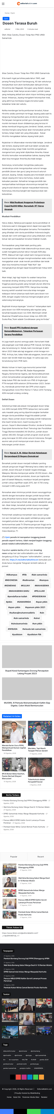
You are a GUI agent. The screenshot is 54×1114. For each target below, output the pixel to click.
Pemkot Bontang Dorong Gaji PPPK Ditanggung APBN (25, 801)
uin (42, 612)
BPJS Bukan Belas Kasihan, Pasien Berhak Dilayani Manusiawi (13, 776)
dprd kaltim (7, 1055)
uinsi (37, 618)
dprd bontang (35, 1051)
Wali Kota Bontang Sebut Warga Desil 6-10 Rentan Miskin (27, 807)
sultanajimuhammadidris (23, 612)
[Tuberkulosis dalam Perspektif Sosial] (40, 767)
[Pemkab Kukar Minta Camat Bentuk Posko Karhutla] (9, 915)
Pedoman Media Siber (30, 1097)
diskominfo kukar (9, 1051)
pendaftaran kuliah (18, 596)
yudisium (17, 634)
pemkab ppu (34, 1064)
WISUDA (13, 629)
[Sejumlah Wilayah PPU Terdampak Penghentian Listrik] (10, 1032)
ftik (25, 574)
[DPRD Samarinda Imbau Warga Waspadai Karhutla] (9, 893)
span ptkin (42, 602)
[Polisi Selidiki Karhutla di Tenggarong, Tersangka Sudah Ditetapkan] (27, 1030)
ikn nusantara (13, 1060)
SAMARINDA (24, 602)
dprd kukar (18, 1055)
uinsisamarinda (19, 623)
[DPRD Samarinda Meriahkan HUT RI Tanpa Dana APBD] (10, 1017)
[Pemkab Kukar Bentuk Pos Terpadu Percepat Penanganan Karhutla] (44, 1030)
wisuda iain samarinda (34, 629)
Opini (13, 13)
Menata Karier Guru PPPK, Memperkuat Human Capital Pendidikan (14, 747)
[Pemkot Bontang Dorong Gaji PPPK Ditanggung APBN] (9, 869)
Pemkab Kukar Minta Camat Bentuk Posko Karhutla (24, 827)
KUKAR (33, 1060)
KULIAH (26, 585)
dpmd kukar (23, 1051)
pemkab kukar (8, 1064)
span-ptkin (15, 607)
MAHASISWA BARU (19, 591)
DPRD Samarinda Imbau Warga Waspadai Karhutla (24, 814)
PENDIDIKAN (39, 596)
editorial (7, 29)
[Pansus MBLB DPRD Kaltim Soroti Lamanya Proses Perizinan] (9, 904)
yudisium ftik (35, 634)
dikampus (12, 574)
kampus (44, 580)
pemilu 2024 (44, 1060)
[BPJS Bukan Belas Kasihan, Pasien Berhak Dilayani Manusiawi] (14, 764)
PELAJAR (40, 591)
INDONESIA (11, 580)
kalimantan (29, 580)
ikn (4, 1060)
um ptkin (38, 623)
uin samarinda (22, 618)
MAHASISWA (42, 585)
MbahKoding (35, 1093)
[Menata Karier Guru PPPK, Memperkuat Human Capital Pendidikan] (14, 732)
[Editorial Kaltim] (27, 3)
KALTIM (25, 1060)
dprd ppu (29, 1055)
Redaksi (44, 1097)
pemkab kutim (22, 1064)
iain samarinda (40, 574)
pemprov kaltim (25, 1068)
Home (6, 13)
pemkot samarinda (9, 1068)
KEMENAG (11, 585)
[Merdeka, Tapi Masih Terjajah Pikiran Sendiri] (40, 733)
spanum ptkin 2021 (35, 607)
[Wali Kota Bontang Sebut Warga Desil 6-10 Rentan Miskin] (9, 882)
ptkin (9, 602)
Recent (41, 856)
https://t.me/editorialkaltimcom (24, 560)
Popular (13, 856)
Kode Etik (17, 1097)
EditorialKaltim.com (44, 1089)
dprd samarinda (40, 1055)
